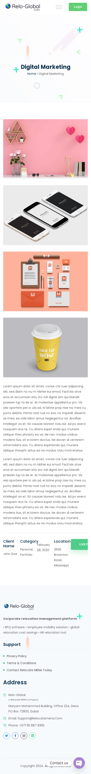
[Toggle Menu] (59, 7)
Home (31, 74)
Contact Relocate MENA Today (29, 670)
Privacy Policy (17, 656)
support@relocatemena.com (40, 718)
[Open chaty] (79, 763)
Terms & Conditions (21, 663)
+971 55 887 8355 (31, 725)
